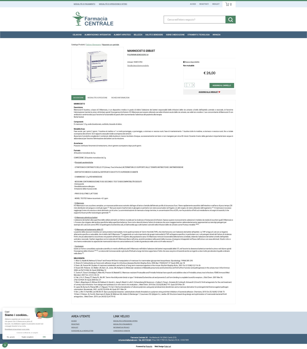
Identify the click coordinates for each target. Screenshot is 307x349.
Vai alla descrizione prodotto (138, 66)
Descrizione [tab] (78, 98)
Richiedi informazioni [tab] (120, 98)
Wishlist (216, 4)
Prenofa (149, 346)
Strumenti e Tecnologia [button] (199, 35)
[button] (186, 85)
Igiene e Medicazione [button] (175, 35)
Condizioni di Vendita (121, 331)
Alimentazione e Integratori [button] (98, 35)
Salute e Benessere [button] (154, 35)
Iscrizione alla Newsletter (82, 331)
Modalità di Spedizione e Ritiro (113, 4)
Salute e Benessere (93, 45)
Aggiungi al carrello (222, 85)
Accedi (193, 4)
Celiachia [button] (77, 35)
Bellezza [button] (138, 35)
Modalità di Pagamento (84, 4)
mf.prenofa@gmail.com (127, 340)
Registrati (204, 4)
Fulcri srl (167, 346)
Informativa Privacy (121, 327)
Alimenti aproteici (122, 35)
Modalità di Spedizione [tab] (97, 98)
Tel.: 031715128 (145, 340)
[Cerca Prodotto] (230, 19)
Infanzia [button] (216, 35)
